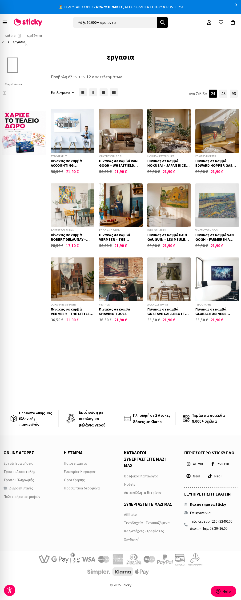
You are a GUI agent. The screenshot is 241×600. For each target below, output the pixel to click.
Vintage (104, 304)
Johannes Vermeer (63, 304)
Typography (59, 156)
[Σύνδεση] (209, 22)
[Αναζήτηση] (162, 22)
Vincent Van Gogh (111, 156)
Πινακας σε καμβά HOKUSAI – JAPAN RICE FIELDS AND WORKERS (166, 165)
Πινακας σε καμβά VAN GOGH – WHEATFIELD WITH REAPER (118, 165)
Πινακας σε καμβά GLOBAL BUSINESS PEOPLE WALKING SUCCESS (210, 316)
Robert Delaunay (62, 230)
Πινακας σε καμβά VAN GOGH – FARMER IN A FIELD (214, 239)
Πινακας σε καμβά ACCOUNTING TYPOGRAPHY (66, 165)
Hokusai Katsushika (160, 156)
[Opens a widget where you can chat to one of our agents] (223, 592)
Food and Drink (109, 230)
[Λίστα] (83, 92)
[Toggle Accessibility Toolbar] (10, 590)
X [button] (236, 4)
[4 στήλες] (114, 92)
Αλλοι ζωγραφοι (157, 304)
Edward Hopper (205, 156)
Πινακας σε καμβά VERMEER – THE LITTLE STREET (70, 313)
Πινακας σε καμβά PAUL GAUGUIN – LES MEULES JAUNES (167, 239)
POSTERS (174, 6)
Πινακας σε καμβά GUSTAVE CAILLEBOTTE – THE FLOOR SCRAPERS (168, 313)
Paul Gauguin (156, 230)
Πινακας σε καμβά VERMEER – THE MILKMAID (114, 239)
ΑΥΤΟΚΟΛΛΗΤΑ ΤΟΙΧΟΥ (143, 6)
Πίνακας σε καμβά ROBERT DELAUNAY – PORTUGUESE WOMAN (69, 239)
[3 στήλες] (104, 92)
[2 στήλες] (93, 92)
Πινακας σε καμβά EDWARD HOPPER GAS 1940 (213, 165)
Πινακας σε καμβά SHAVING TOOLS (114, 311)
